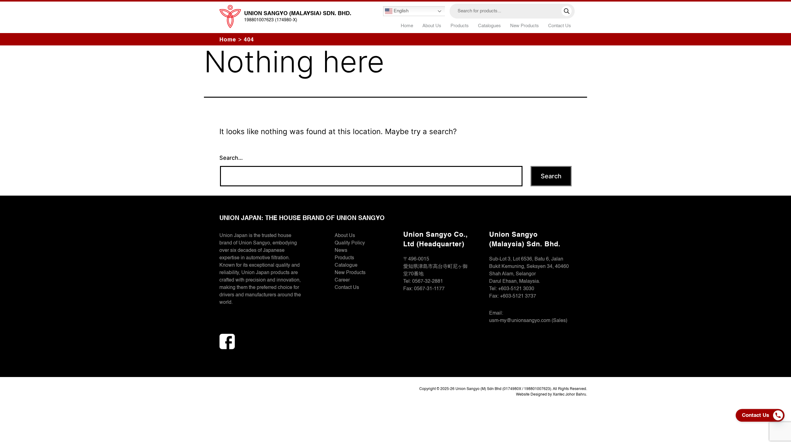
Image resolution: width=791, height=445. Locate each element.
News (341, 250)
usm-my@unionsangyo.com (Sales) (528, 320)
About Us (431, 25)
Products (344, 258)
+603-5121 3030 (516, 288)
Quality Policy (350, 243)
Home (407, 25)
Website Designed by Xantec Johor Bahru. (551, 394)
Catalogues (489, 25)
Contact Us (559, 25)
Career (342, 280)
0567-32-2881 (427, 281)
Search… (231, 158)
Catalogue (346, 265)
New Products (524, 25)
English (400, 11)
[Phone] (780, 415)
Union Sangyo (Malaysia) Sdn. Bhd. (297, 13)
